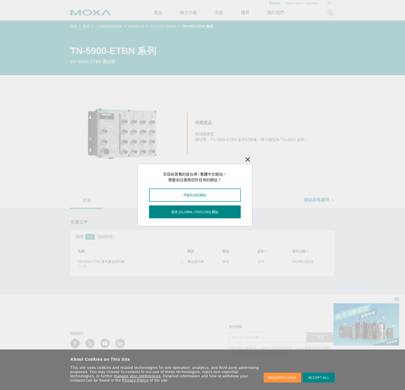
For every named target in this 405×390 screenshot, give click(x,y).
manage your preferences (137, 376)
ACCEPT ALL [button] (319, 377)
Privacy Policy (135, 380)
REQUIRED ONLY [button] (282, 377)
